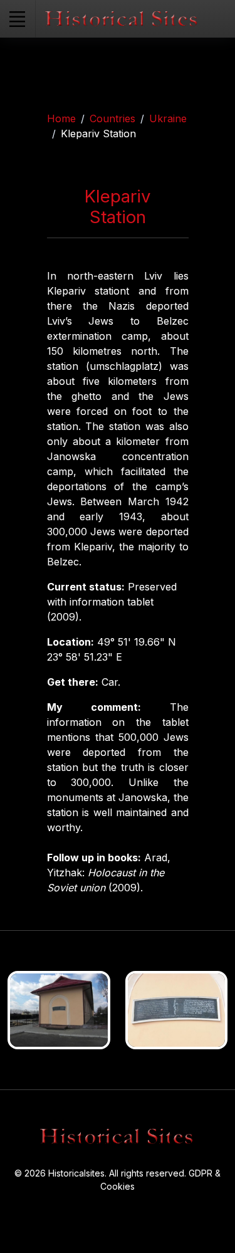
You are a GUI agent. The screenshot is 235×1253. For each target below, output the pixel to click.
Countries (112, 118)
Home (61, 118)
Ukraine (168, 118)
